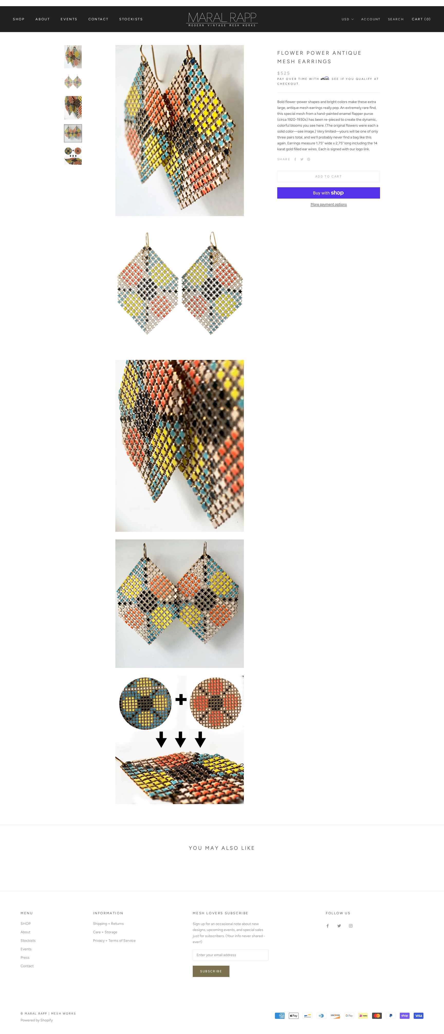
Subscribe (211, 971)
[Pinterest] (308, 159)
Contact (98, 19)
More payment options (329, 204)
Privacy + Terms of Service (114, 940)
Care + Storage (105, 932)
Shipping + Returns (108, 923)
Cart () (421, 19)
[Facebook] (295, 159)
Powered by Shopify (37, 1020)
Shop (19, 19)
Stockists (131, 19)
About (42, 19)
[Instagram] (351, 925)
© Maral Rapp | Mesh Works (48, 1013)
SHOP (26, 923)
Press (25, 957)
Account (371, 19)
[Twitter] (301, 159)
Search (396, 19)
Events (69, 19)
